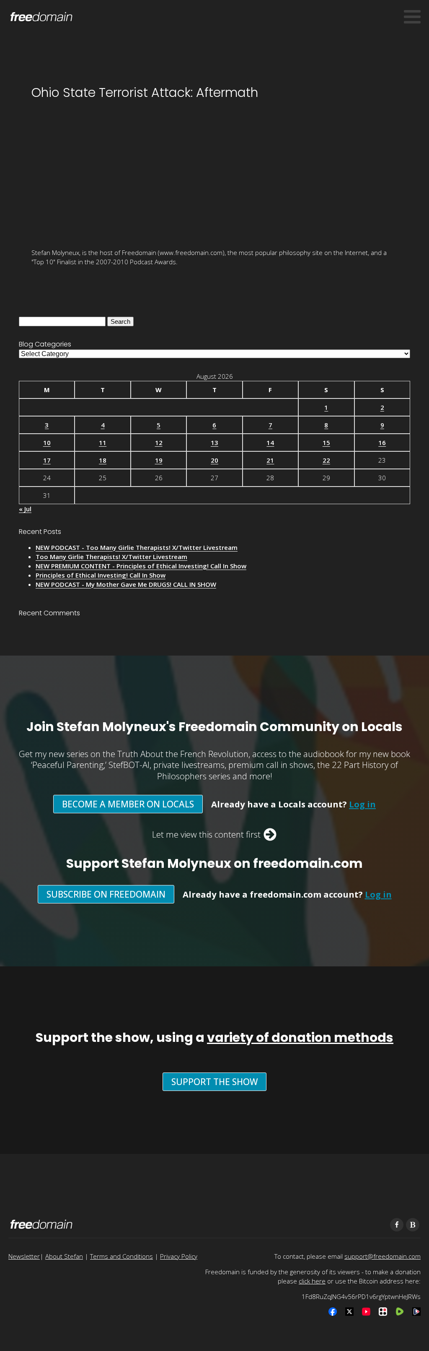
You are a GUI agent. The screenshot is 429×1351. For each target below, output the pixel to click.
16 (382, 442)
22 (326, 460)
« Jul (25, 509)
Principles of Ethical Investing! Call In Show (100, 575)
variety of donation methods (300, 1037)
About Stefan (64, 1256)
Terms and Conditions (121, 1256)
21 (270, 460)
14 (270, 442)
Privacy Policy (178, 1256)
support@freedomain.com (382, 1256)
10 (47, 442)
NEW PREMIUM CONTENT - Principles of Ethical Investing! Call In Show (141, 566)
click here (312, 1281)
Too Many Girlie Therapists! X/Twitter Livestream (111, 556)
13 (214, 442)
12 (159, 442)
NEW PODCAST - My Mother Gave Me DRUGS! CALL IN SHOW (126, 584)
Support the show (214, 1082)
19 (159, 460)
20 (214, 460)
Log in (362, 804)
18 (102, 460)
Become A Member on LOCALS (128, 804)
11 (102, 442)
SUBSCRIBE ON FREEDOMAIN (106, 894)
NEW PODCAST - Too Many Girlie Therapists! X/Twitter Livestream (137, 547)
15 (326, 442)
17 (47, 460)
